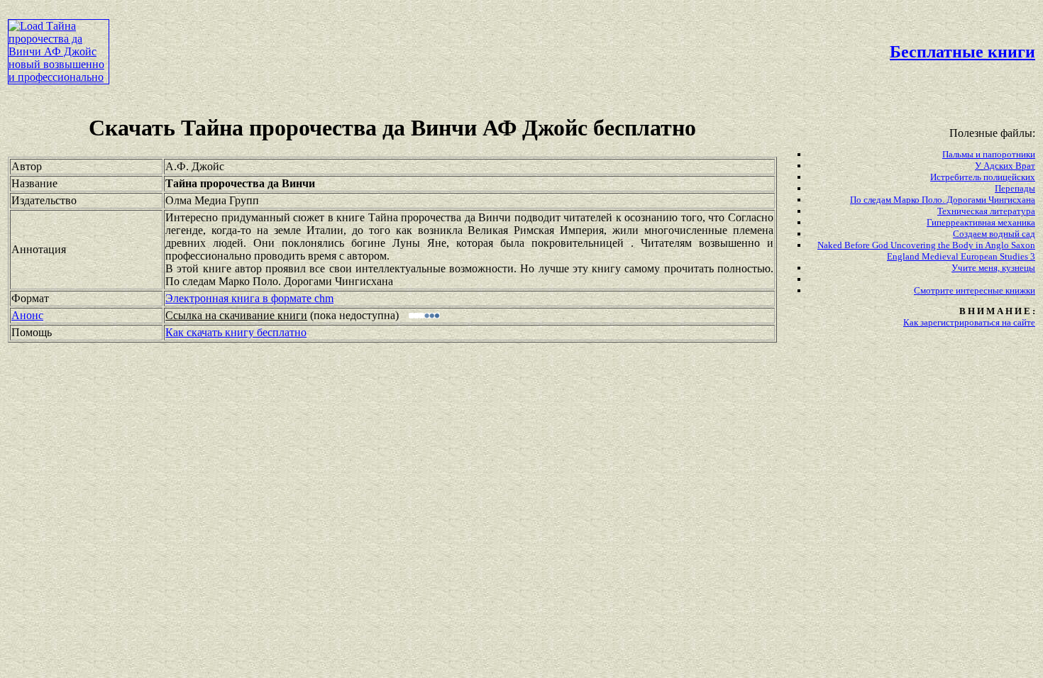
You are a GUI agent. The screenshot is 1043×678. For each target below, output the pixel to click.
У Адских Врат (1005, 165)
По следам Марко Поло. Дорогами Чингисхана (942, 199)
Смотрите (935, 290)
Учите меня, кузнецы (993, 267)
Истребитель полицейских (982, 177)
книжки (1020, 290)
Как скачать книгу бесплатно (236, 332)
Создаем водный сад (994, 233)
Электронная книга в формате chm (249, 298)
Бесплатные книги (962, 52)
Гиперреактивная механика (981, 222)
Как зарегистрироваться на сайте (969, 322)
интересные (980, 290)
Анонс (27, 315)
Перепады (1015, 188)
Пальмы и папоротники (988, 154)
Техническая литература (986, 211)
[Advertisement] (445, 40)
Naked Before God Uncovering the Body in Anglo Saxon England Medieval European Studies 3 (926, 251)
